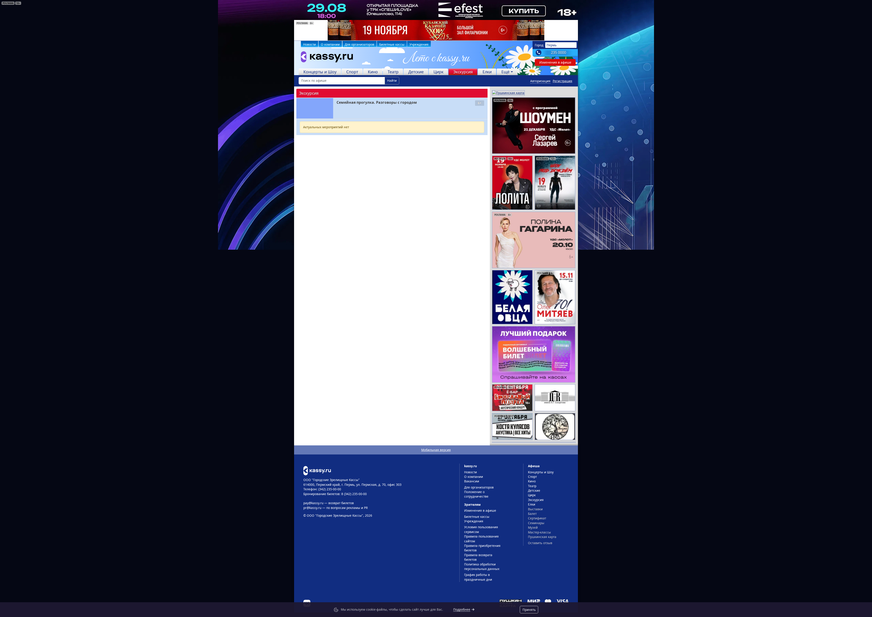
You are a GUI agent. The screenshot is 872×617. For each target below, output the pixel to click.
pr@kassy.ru (312, 508)
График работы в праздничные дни (478, 577)
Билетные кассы (391, 44)
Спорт (352, 71)
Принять (529, 609)
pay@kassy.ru (313, 503)
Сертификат (537, 518)
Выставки (535, 509)
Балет (532, 513)
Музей (533, 527)
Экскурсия (463, 71)
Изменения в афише (555, 62)
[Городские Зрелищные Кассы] (325, 58)
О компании (330, 44)
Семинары (536, 523)
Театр (393, 71)
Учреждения (419, 44)
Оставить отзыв (540, 543)
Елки (487, 71)
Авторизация (540, 81)
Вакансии (471, 481)
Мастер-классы (539, 532)
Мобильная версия (436, 450)
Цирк (438, 71)
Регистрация (562, 81)
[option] (436, 30)
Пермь (552, 45)
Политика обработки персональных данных (481, 566)
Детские (416, 71)
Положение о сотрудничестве (476, 494)
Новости (309, 44)
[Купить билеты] (317, 470)
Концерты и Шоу (320, 71)
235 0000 (558, 52)
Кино (373, 71)
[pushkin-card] (508, 92)
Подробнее (461, 609)
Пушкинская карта (542, 537)
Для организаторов (359, 44)
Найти (392, 80)
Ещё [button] (505, 71)
